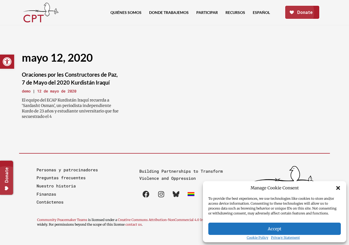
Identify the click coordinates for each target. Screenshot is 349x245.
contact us (133, 224)
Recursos (235, 12)
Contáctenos (50, 202)
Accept (274, 228)
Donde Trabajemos (169, 12)
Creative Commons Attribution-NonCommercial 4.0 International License (175, 220)
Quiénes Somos (126, 12)
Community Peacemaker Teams (62, 220)
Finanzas (46, 194)
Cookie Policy (257, 237)
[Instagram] (161, 194)
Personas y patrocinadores (67, 169)
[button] (338, 188)
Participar (207, 12)
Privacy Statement (285, 237)
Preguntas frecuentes (61, 177)
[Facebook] (146, 194)
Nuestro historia (56, 186)
